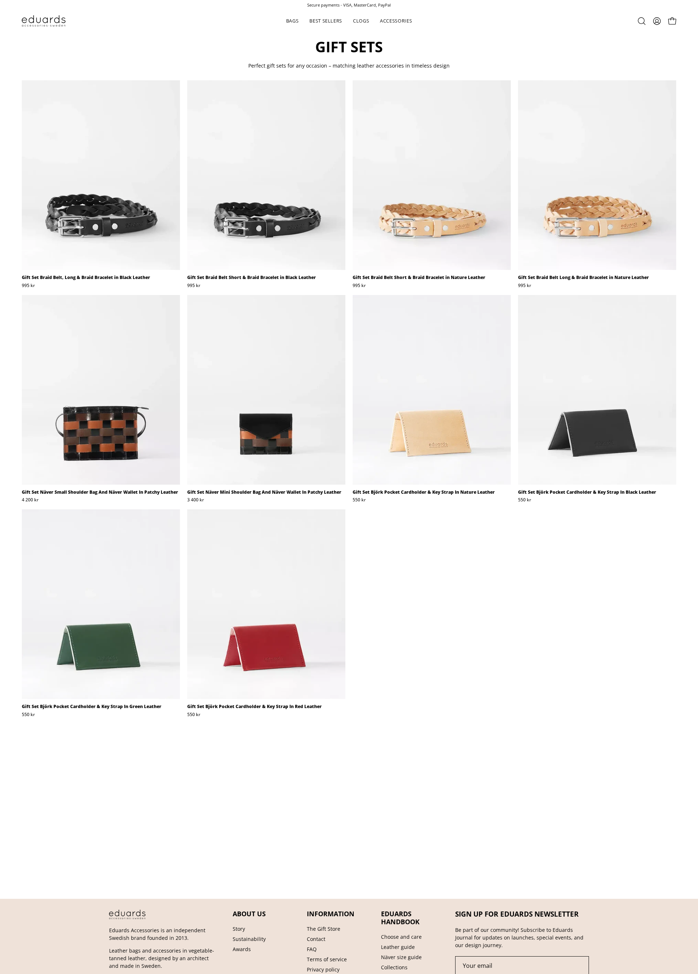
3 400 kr (195, 500)
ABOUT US (249, 914)
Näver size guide (401, 957)
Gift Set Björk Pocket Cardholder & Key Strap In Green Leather (91, 706)
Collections (394, 967)
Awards (242, 949)
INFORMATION (330, 914)
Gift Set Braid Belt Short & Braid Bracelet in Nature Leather (419, 277)
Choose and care (401, 936)
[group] (349, 5)
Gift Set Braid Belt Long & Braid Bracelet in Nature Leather (583, 277)
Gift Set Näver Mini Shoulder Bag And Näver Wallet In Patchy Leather (264, 492)
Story (239, 928)
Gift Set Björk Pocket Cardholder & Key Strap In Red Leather (254, 706)
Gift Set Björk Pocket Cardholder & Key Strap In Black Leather (587, 492)
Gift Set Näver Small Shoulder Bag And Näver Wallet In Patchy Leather (100, 492)
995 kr (28, 285)
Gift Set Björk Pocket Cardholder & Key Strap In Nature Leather (424, 492)
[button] (292, 21)
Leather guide (398, 946)
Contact (316, 938)
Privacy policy (323, 969)
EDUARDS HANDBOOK (400, 918)
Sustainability (249, 938)
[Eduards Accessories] (43, 21)
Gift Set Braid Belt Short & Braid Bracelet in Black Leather (251, 277)
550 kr (359, 500)
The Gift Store (323, 928)
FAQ (312, 949)
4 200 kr (30, 500)
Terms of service (327, 959)
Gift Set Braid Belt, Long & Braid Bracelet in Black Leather (86, 277)
